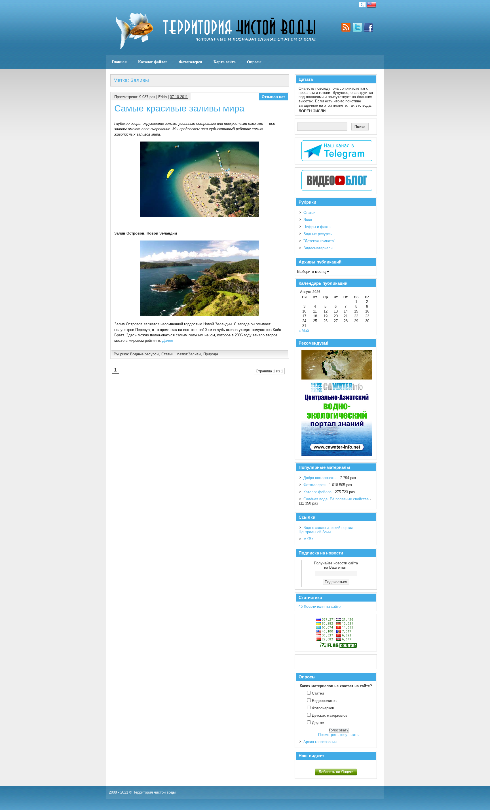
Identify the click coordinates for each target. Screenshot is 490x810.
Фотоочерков (323, 708)
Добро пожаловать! (320, 478)
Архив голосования (320, 742)
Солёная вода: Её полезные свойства (336, 499)
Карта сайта (225, 62)
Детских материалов (329, 715)
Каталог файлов (153, 62)
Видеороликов (324, 701)
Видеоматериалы (318, 248)
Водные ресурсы (144, 354)
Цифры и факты (317, 227)
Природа (210, 354)
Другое (318, 723)
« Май (304, 330)
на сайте (320, 606)
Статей (318, 693)
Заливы (194, 354)
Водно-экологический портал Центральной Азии (326, 530)
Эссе (307, 220)
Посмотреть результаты (338, 735)
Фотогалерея (190, 62)
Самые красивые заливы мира (179, 108)
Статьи (167, 354)
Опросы (254, 62)
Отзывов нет (273, 97)
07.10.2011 (179, 97)
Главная (119, 62)
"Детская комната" (319, 241)
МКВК (308, 539)
